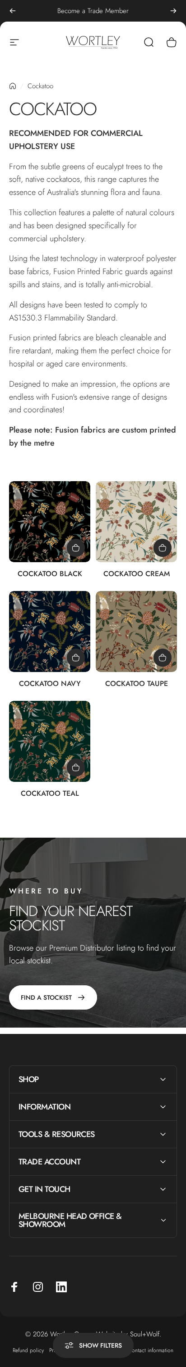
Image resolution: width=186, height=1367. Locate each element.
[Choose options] (76, 548)
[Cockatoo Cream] (136, 521)
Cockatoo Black (50, 573)
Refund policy (28, 1350)
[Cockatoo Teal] (49, 741)
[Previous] (13, 11)
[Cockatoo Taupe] (136, 631)
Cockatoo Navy (50, 683)
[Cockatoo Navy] (49, 631)
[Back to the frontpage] (12, 86)
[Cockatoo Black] (49, 521)
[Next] (173, 11)
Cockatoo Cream (136, 573)
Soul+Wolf (144, 1334)
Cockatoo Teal (50, 793)
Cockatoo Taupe (136, 683)
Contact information (150, 1350)
